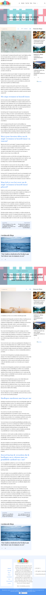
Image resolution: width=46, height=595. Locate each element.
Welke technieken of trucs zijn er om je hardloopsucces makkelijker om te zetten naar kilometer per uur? (9, 226)
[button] (45, 3)
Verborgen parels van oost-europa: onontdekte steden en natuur (39, 73)
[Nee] (44, 591)
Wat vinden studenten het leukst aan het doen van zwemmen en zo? (15, 255)
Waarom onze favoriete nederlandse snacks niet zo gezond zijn (39, 41)
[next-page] (5, 259)
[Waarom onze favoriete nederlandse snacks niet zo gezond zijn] (39, 35)
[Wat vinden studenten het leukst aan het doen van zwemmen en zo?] (15, 244)
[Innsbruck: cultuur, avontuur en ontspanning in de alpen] (39, 49)
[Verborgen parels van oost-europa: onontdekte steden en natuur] (39, 65)
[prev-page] (2, 259)
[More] (30, 29)
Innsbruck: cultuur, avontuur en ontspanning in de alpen (38, 57)
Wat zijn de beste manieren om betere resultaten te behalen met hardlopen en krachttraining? (24, 226)
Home (19, 13)
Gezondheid (25, 13)
